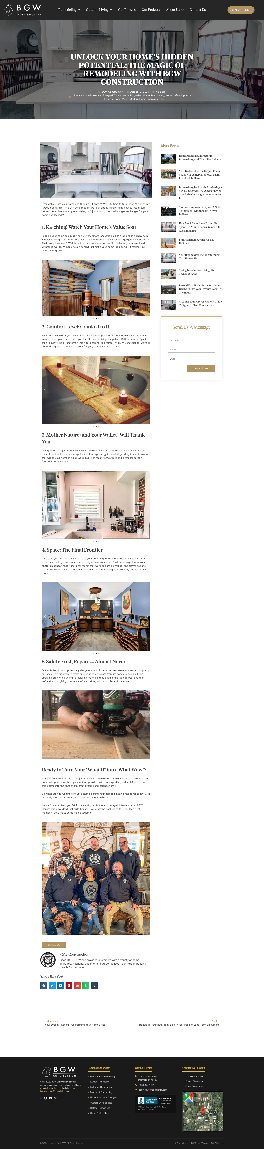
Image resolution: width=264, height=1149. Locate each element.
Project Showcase (192, 1081)
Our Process (127, 10)
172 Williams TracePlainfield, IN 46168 (147, 1078)
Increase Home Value (116, 99)
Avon (72, 1087)
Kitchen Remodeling (99, 1081)
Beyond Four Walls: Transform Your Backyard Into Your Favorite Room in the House (200, 289)
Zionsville (57, 1091)
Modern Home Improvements (146, 99)
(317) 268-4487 (146, 1084)
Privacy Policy (181, 1143)
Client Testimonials (193, 1086)
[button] (44, 287)
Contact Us (198, 10)
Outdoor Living (97, 10)
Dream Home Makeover (88, 95)
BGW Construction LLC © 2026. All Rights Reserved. (62, 1143)
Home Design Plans (98, 1113)
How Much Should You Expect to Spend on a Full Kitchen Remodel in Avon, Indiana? (199, 227)
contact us (84, 797)
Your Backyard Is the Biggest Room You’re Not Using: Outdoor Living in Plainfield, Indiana (199, 175)
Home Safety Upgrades (179, 95)
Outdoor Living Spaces (100, 1102)
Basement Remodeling (100, 1092)
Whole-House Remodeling (102, 1076)
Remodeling (67, 10)
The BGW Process (192, 1076)
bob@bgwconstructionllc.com (153, 1089)
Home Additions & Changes (102, 1097)
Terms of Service (200, 1143)
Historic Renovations (99, 1107)
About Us (173, 10)
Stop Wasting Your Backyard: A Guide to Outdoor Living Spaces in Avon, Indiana (200, 211)
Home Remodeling (153, 95)
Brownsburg (45, 1091)
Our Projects (151, 10)
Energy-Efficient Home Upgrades (122, 95)
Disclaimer (218, 1143)
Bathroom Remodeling (100, 1086)
